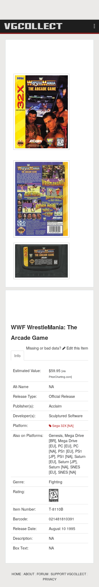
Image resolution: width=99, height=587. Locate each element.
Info (17, 355)
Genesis (56, 435)
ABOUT (28, 574)
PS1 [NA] (64, 456)
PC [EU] (64, 445)
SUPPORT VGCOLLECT (68, 574)
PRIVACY (49, 579)
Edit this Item (76, 348)
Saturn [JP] (67, 461)
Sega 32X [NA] (62, 425)
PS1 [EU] (65, 451)
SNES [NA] (67, 472)
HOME (16, 574)
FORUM (42, 574)
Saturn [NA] (58, 466)
